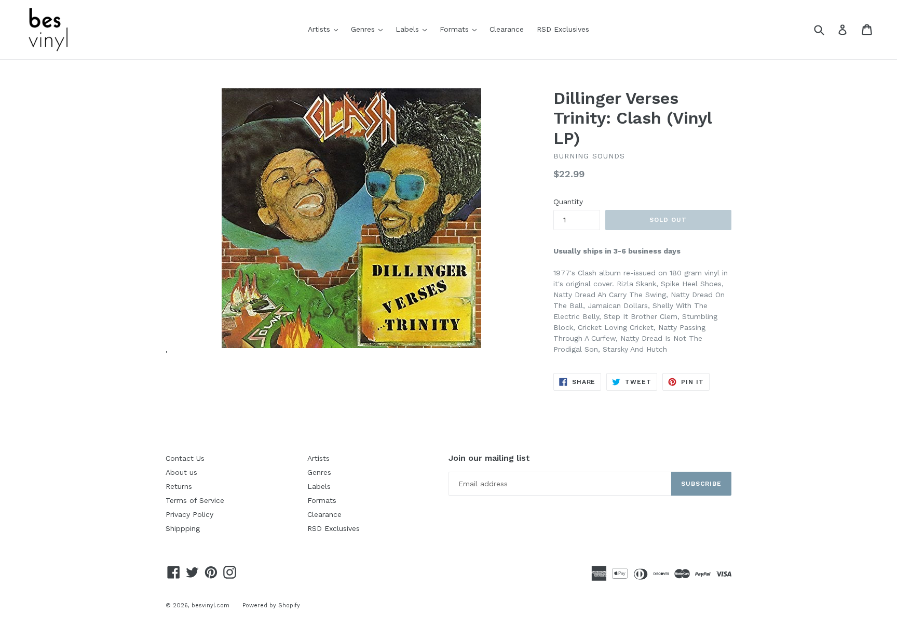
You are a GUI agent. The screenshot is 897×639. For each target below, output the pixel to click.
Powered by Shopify (271, 605)
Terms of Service (195, 500)
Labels (414, 28)
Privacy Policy (189, 514)
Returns (179, 486)
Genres (369, 28)
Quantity (568, 201)
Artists (325, 28)
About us (181, 472)
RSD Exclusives (563, 29)
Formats (461, 28)
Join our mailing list (489, 458)
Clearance (507, 29)
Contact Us (185, 458)
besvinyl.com (210, 605)
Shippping (183, 528)
